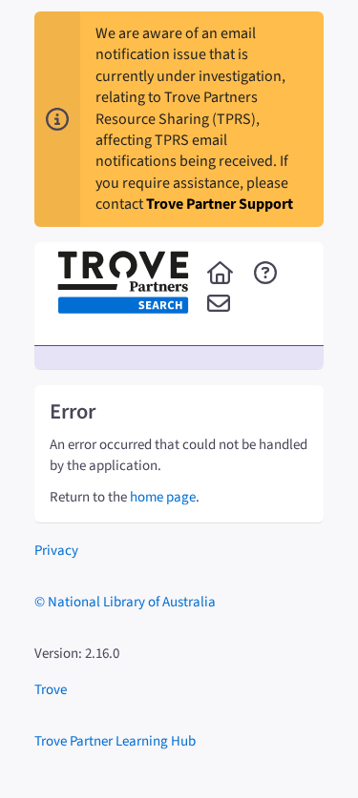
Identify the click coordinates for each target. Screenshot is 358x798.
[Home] (220, 274)
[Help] (265, 274)
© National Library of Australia (125, 602)
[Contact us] (218, 305)
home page (163, 497)
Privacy (56, 551)
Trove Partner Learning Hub (115, 741)
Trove (50, 690)
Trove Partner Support (219, 204)
